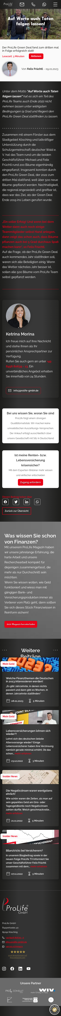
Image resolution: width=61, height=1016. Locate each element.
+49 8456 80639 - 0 (15, 937)
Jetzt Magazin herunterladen (21, 624)
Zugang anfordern (30, 482)
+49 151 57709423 (14, 946)
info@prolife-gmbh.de (16, 942)
